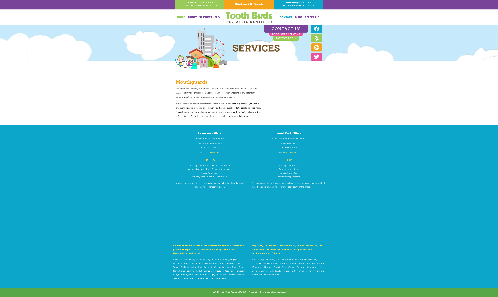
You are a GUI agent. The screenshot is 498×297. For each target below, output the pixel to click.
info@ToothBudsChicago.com (210, 138)
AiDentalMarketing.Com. (260, 292)
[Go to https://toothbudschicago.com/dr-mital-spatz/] (249, 5)
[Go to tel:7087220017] (298, 4)
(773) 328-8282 (212, 152)
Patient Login (286, 38)
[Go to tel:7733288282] (199, 4)
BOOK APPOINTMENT (286, 34)
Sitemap (276, 292)
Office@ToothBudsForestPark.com (288, 138)
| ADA (283, 292)
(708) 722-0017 (290, 152)
